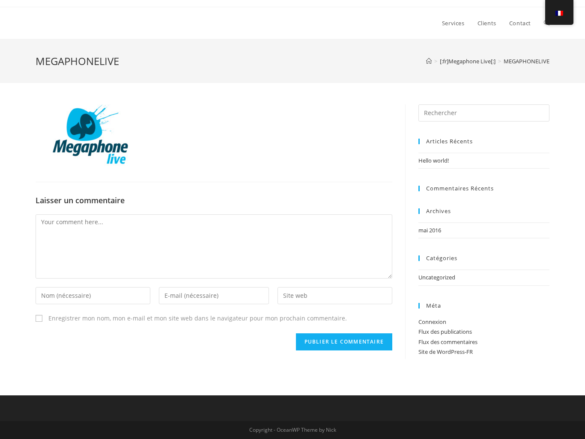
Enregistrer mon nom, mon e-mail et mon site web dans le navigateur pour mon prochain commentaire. (197, 318)
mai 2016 (429, 230)
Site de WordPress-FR (445, 352)
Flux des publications (445, 331)
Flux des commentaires (448, 342)
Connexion (432, 322)
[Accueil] (429, 61)
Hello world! (433, 160)
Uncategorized (436, 277)
